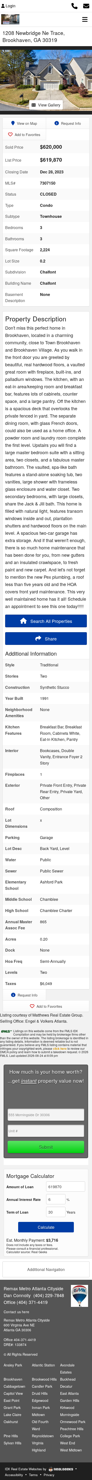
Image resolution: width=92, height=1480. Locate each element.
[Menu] (85, 19)
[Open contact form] (86, 5)
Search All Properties (50, 621)
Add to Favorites (27, 134)
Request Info (70, 123)
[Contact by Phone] (74, 5)
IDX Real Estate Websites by (26, 1469)
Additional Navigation (46, 1269)
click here (60, 1048)
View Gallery (49, 105)
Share (50, 638)
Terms (33, 1474)
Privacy (49, 1474)
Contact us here (16, 1311)
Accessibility (14, 1474)
